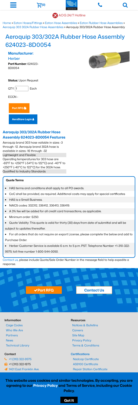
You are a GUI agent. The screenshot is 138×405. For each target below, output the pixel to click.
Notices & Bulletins (85, 325)
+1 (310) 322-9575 (20, 359)
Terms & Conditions (85, 345)
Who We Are (14, 330)
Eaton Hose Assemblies (61, 23)
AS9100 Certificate (85, 364)
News (9, 340)
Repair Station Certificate (90, 369)
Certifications (80, 354)
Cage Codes (14, 325)
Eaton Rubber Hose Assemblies (101, 23)
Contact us (10, 260)
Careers (77, 330)
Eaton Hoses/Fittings (28, 23)
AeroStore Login (22, 119)
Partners (12, 335)
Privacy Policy (45, 385)
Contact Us (94, 290)
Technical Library (17, 345)
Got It (69, 400)
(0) (43, 5)
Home (7, 23)
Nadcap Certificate (86, 359)
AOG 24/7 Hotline (72, 15)
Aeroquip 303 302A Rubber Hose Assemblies (33, 27)
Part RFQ (18, 108)
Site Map (78, 335)
